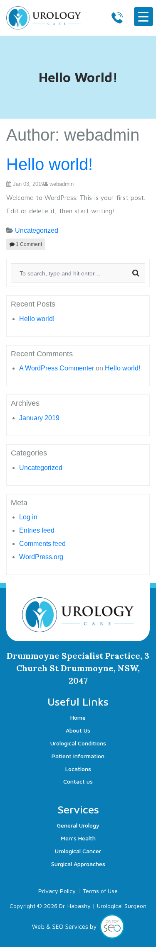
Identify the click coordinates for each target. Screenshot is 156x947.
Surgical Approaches (78, 863)
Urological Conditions (78, 743)
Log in (28, 517)
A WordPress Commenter (56, 368)
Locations (78, 768)
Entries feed (36, 530)
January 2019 (39, 417)
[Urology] (43, 16)
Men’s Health (78, 838)
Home (78, 717)
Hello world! (49, 164)
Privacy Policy (57, 890)
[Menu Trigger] (143, 16)
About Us (78, 730)
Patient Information (78, 756)
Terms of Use (100, 890)
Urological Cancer (78, 850)
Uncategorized (36, 230)
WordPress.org (41, 556)
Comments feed (42, 543)
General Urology (78, 825)
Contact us (78, 781)
